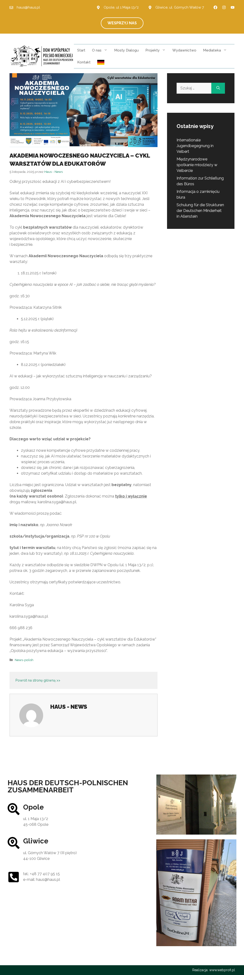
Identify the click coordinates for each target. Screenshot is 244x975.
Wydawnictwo (184, 50)
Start (81, 50)
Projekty (152, 50)
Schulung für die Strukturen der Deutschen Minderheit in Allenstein (200, 211)
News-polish (24, 660)
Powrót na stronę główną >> (37, 680)
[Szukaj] (218, 88)
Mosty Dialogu (126, 50)
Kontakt (84, 62)
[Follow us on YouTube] (232, 7)
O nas (97, 50)
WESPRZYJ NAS (122, 23)
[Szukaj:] (194, 88)
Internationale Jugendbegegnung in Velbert (195, 146)
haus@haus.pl (28, 7)
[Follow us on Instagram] (224, 7)
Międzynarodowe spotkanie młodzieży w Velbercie (197, 165)
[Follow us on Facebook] (215, 7)
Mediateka (212, 50)
